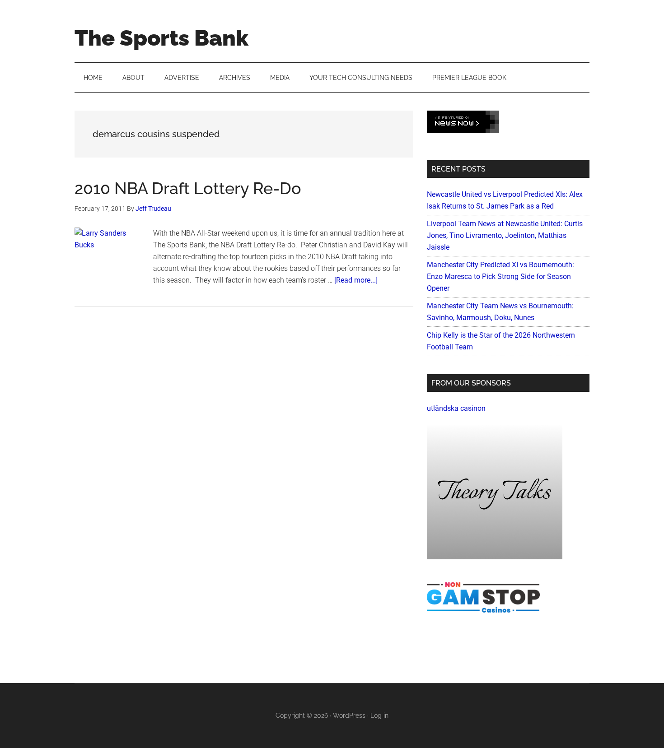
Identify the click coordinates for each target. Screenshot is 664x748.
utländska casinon (456, 408)
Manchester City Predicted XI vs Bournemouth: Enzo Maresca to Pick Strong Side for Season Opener (500, 276)
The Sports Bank (161, 38)
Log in (379, 715)
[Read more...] (356, 280)
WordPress (349, 715)
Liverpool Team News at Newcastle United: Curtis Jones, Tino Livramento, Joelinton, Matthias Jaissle (505, 235)
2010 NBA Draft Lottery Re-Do (188, 188)
